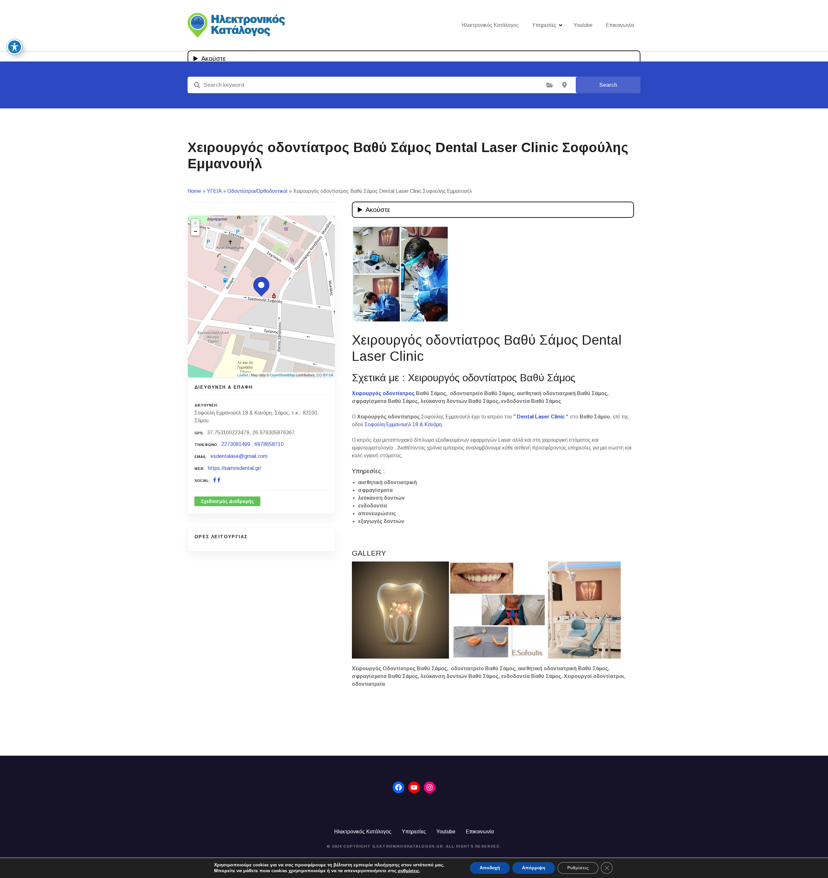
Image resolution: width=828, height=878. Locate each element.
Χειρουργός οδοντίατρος (383, 393)
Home (194, 191)
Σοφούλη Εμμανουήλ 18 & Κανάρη (403, 424)
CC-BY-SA (325, 374)
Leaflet (242, 374)
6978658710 (269, 444)
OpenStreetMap (282, 374)
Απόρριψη (533, 868)
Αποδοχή (490, 868)
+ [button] (195, 222)
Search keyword (197, 85)
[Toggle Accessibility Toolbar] (14, 47)
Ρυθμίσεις (578, 868)
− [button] (195, 231)
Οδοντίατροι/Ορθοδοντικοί (257, 191)
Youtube (583, 25)
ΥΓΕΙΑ (214, 191)
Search (608, 85)
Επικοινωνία (620, 25)
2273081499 (235, 444)
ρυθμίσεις (408, 871)
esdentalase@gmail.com (239, 456)
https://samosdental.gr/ (234, 468)
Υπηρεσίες (544, 25)
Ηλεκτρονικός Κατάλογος (490, 25)
